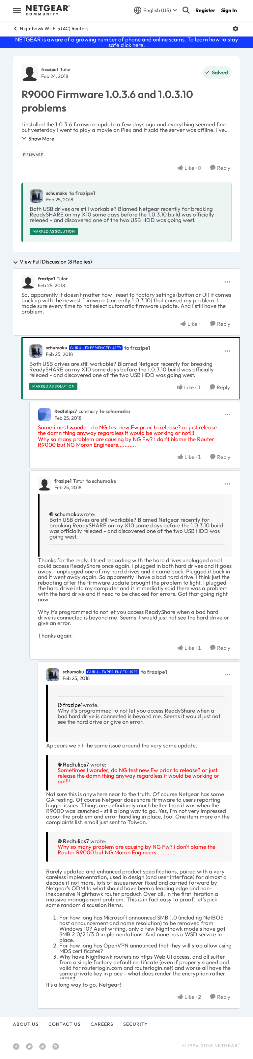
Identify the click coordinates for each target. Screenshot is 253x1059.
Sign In (229, 10)
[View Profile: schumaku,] (36, 196)
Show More (41, 138)
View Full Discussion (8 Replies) (56, 262)
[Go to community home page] (48, 10)
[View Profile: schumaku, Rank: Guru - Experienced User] (35, 351)
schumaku (57, 193)
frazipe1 (49, 69)
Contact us (64, 1024)
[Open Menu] (235, 28)
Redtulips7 (65, 411)
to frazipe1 (82, 193)
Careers (102, 1024)
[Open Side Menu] (17, 10)
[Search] (186, 10)
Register (205, 10)
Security (135, 1024)
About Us (26, 1024)
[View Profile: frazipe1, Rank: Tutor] (29, 72)
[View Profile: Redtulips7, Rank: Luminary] (44, 414)
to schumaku (114, 411)
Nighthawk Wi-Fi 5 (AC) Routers (54, 28)
